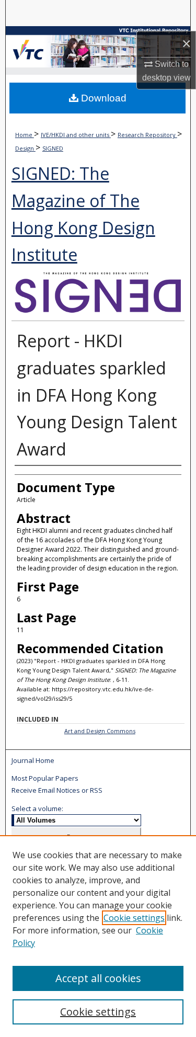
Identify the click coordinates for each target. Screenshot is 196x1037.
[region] (98, 936)
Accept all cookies (98, 978)
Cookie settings (134, 918)
